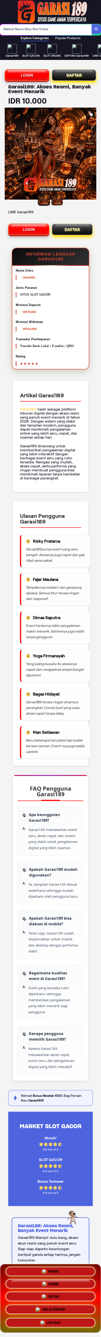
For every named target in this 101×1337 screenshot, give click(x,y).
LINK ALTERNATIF (53, 1310)
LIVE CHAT (53, 1322)
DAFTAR (74, 75)
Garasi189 (28, 409)
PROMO (53, 1272)
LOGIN (27, 75)
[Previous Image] (8, 154)
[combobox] (46, 29)
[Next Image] (92, 154)
